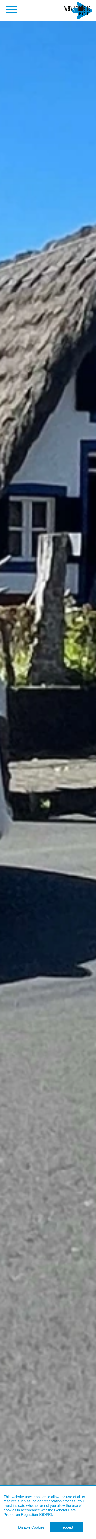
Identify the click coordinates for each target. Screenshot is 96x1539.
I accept (66, 1527)
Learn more (63, 1514)
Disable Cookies (31, 1527)
